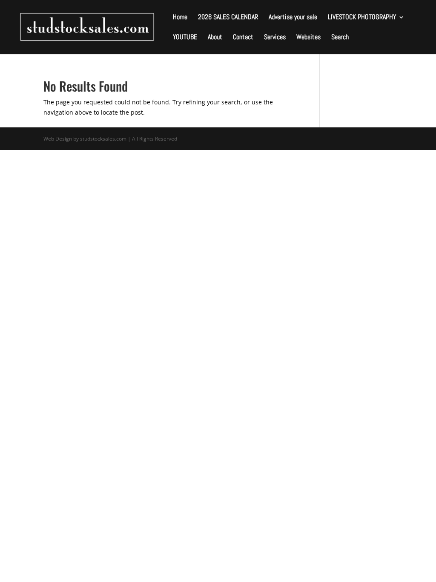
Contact (243, 37)
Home (180, 17)
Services (275, 37)
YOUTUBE (185, 37)
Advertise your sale (293, 17)
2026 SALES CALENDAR (228, 17)
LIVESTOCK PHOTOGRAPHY (362, 17)
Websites (308, 37)
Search (340, 37)
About (215, 37)
